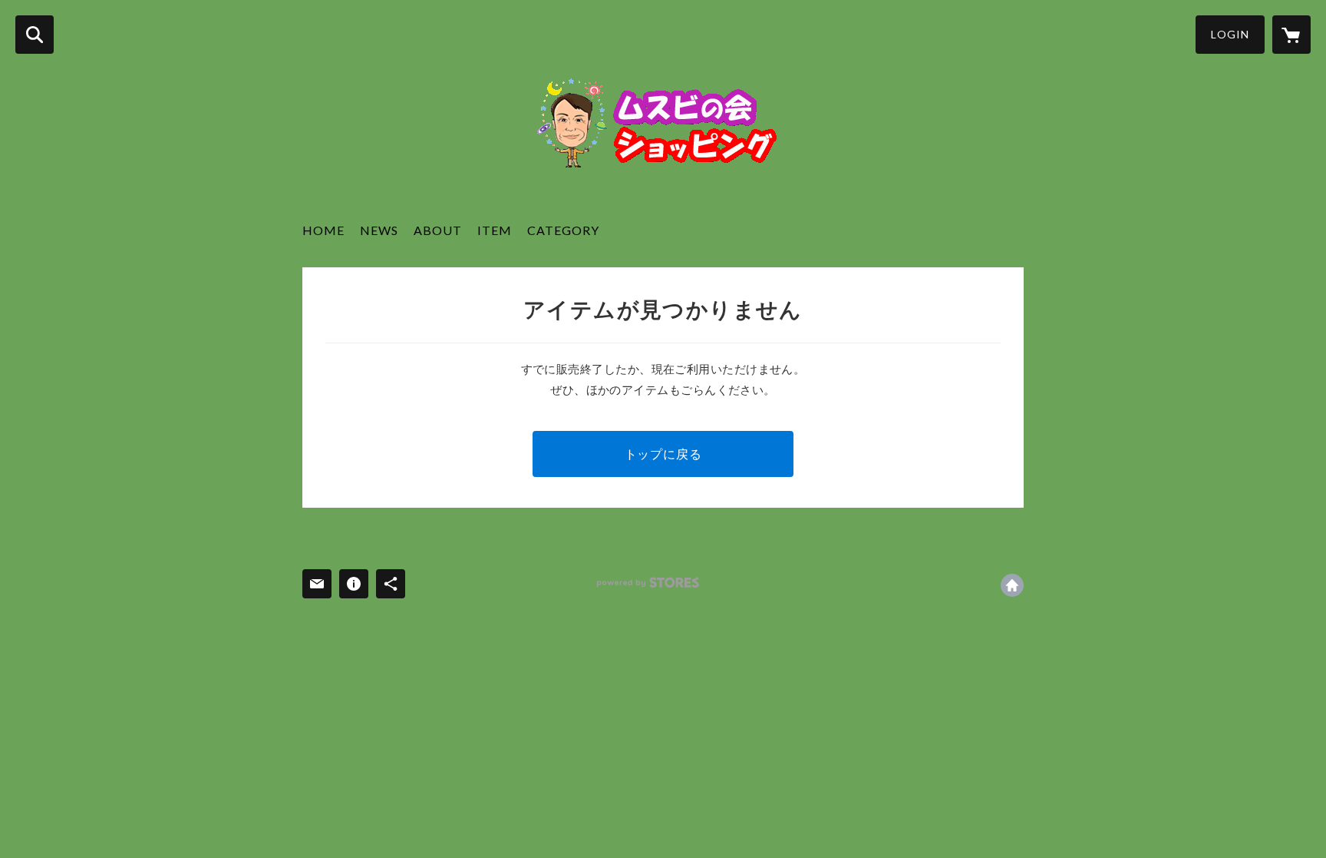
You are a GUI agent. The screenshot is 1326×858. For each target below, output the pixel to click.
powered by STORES (648, 582)
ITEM (494, 230)
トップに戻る (663, 453)
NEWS (379, 230)
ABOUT (438, 230)
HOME (323, 230)
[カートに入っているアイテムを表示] (1291, 34)
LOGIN (1230, 34)
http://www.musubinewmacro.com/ (1012, 585)
